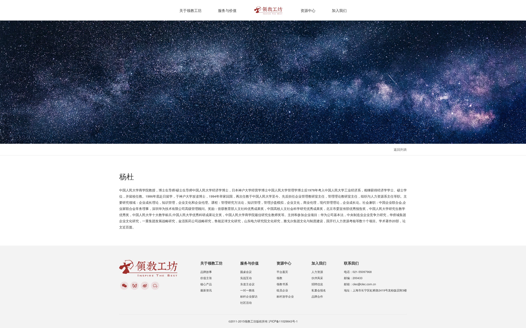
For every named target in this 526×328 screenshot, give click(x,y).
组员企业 (282, 290)
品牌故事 (206, 272)
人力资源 (317, 272)
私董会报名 (318, 290)
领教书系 (282, 284)
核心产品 (206, 284)
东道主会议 (247, 284)
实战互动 (246, 278)
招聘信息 (317, 284)
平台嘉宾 (282, 272)
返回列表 (400, 149)
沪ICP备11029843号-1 (283, 321)
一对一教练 (247, 290)
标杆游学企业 (285, 296)
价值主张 (206, 278)
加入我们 (339, 10)
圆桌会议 (246, 272)
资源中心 (308, 10)
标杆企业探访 (248, 296)
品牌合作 (317, 296)
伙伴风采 (317, 278)
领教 (279, 278)
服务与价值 (227, 10)
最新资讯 (206, 290)
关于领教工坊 (190, 10)
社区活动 (246, 302)
